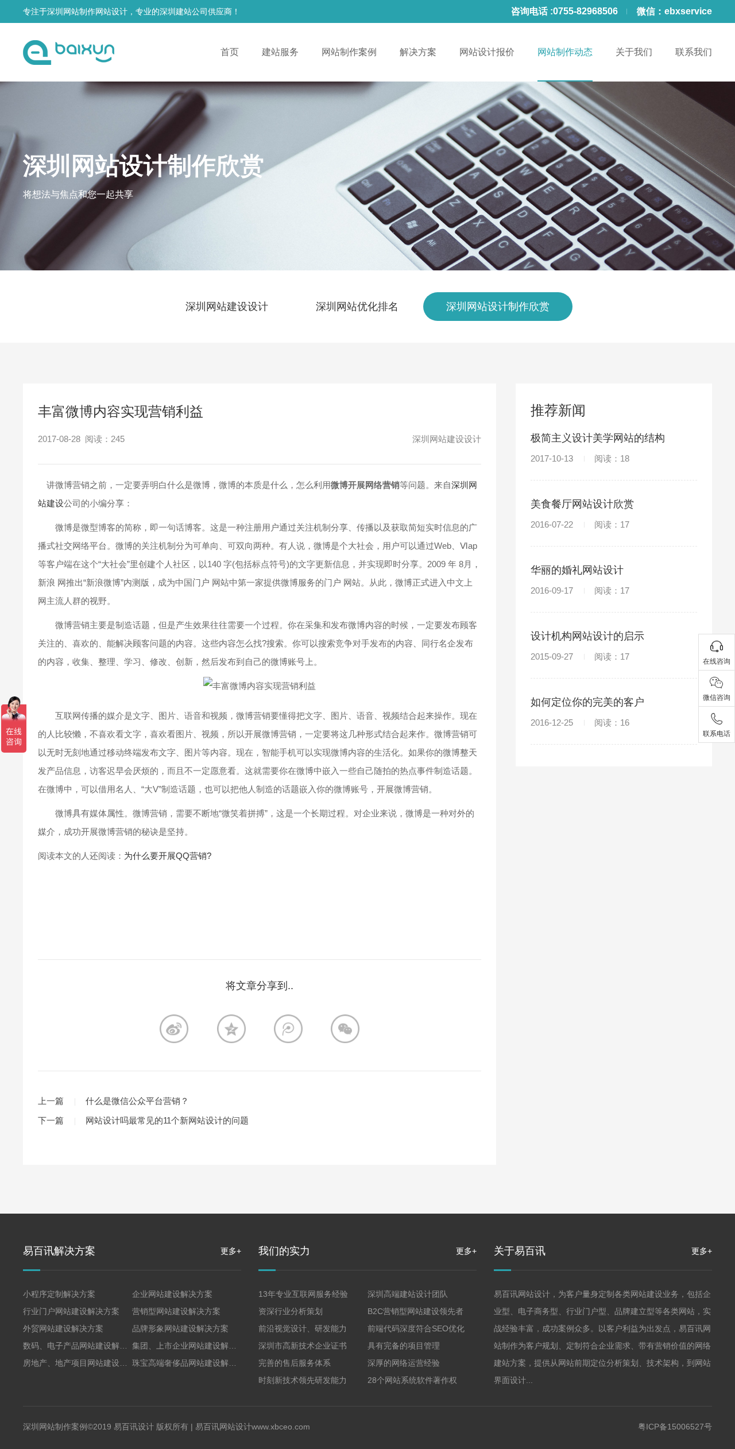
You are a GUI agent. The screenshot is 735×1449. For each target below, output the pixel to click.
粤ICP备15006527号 (675, 1426)
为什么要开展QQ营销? (167, 856)
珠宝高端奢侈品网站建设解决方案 (192, 1362)
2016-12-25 (580, 722)
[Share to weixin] (345, 1028)
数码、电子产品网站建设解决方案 (83, 1345)
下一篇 (51, 1120)
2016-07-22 (580, 524)
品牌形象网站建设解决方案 (180, 1328)
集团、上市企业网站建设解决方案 (192, 1345)
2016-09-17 (580, 590)
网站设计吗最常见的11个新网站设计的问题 (167, 1120)
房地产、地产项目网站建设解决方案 (87, 1362)
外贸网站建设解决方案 (63, 1328)
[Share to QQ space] (288, 1028)
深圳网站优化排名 (357, 306)
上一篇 (51, 1101)
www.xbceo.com (281, 1426)
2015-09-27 (580, 656)
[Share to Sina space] (174, 1028)
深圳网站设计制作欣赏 (143, 165)
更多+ (230, 1251)
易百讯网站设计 (223, 1426)
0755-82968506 (585, 11)
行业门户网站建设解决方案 (71, 1311)
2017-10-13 (580, 458)
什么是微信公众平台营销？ (137, 1101)
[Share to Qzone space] (231, 1028)
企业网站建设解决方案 (172, 1294)
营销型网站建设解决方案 (176, 1311)
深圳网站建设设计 (226, 306)
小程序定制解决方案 (59, 1294)
